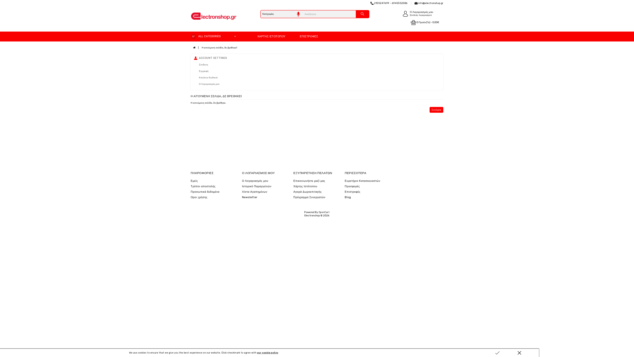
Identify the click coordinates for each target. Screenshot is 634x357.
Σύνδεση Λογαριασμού (421, 15)
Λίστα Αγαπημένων (254, 191)
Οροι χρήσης (199, 197)
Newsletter (249, 197)
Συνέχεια (436, 109)
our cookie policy (267, 352)
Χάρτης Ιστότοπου (271, 36)
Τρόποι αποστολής (203, 186)
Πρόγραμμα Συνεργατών (309, 197)
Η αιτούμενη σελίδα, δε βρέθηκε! (219, 47)
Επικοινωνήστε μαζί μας (309, 180)
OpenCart (324, 212)
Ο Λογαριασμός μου (209, 84)
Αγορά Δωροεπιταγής (307, 191)
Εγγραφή (203, 71)
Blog (348, 197)
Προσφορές (352, 186)
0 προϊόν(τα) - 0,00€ (427, 22)
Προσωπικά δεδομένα (205, 191)
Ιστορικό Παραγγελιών (256, 186)
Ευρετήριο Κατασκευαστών (362, 180)
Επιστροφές (309, 36)
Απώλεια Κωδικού (208, 77)
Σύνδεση (203, 64)
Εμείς (194, 180)
